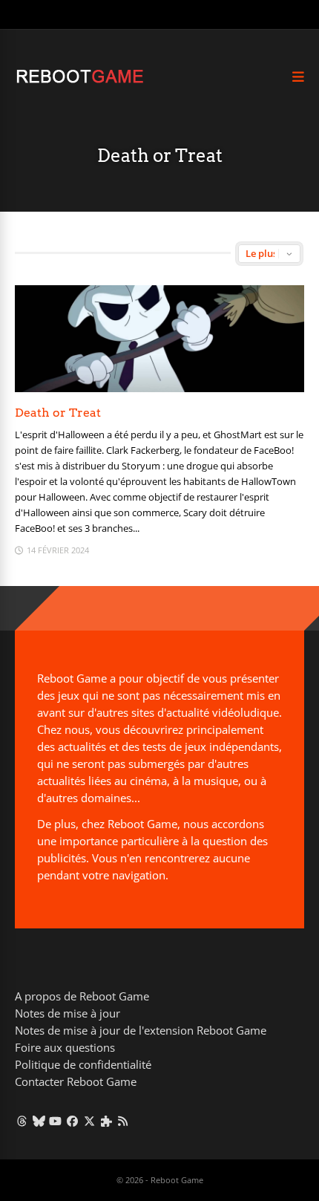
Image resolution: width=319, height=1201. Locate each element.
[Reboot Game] (80, 81)
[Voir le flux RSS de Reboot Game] (123, 1120)
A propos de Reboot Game (82, 996)
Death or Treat (58, 413)
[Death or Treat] (159, 388)
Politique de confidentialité (83, 1064)
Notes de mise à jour (67, 1013)
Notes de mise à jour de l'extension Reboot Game (140, 1030)
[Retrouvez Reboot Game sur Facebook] (72, 1120)
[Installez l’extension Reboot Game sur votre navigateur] (106, 1120)
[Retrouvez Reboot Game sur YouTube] (56, 1120)
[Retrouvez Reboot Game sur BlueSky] (39, 1120)
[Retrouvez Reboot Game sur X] (89, 1120)
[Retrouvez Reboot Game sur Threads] (22, 1120)
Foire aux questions (65, 1047)
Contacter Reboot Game (76, 1081)
